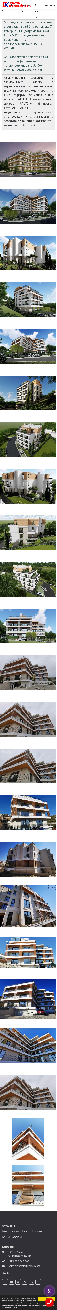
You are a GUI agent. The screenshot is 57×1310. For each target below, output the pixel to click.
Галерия (14, 1231)
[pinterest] (18, 1282)
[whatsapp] (38, 1282)
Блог (5, 1231)
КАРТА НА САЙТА (12, 1237)
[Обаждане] (49, 1302)
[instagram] (24, 1282)
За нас (25, 1231)
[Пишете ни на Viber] (49, 1291)
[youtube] (11, 1282)
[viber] (31, 1282)
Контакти (37, 1231)
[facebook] (5, 1282)
